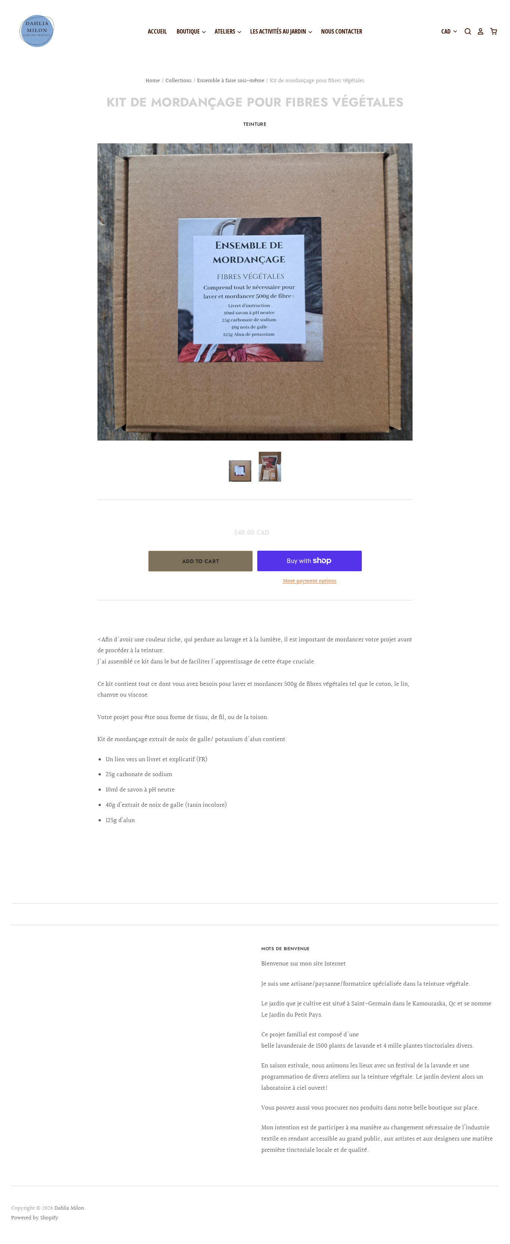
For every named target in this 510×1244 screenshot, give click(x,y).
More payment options (309, 581)
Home (153, 81)
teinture (254, 124)
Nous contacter (341, 31)
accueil (157, 31)
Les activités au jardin (278, 31)
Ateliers (225, 31)
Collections (178, 81)
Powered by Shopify (34, 1218)
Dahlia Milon (69, 1208)
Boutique (189, 31)
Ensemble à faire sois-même (230, 81)
